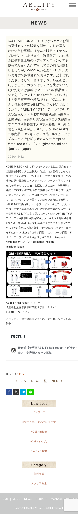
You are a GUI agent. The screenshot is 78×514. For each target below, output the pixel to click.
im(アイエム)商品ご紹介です (39, 422)
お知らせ (39, 473)
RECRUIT (41, 499)
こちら (20, 373)
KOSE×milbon (39, 431)
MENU (16, 499)
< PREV (21, 381)
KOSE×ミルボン (39, 441)
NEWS (28, 499)
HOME (5, 499)
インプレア (39, 412)
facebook (56, 499)
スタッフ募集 (39, 483)
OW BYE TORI (39, 451)
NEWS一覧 (39, 381)
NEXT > (57, 381)
